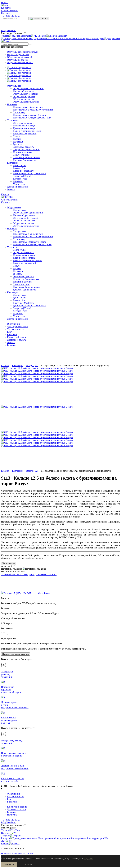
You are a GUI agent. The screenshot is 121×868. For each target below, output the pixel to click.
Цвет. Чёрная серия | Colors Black (29, 305)
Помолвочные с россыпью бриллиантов (33, 236)
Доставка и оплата (16, 340)
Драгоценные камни (17, 326)
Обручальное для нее (17, 60)
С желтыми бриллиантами (26, 287)
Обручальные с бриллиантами (22, 52)
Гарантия (11, 345)
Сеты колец (19, 239)
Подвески (18, 271)
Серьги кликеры (21, 284)
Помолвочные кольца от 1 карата (29, 242)
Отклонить (26, 864)
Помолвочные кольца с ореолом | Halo (32, 244)
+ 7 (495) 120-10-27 (10, 15)
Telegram (32, 24)
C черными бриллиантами (26, 279)
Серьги (16, 266)
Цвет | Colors (19, 297)
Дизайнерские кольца (24, 258)
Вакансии (12, 334)
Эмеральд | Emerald (22, 308)
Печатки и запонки (22, 281)
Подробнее (88, 858)
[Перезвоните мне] (39, 18)
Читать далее (8, 563)
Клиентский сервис (17, 337)
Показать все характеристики (15, 654)
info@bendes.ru (8, 30)
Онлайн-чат (92, 24)
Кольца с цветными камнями (27, 260)
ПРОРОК (18, 313)
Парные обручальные (18, 54)
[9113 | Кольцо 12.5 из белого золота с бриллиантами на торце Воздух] (37, 368)
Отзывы (11, 342)
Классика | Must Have (23, 303)
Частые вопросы (15, 329)
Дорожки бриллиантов (24, 289)
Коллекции (17, 365)
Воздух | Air (19, 300)
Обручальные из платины (20, 62)
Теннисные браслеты (23, 276)
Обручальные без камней (19, 57)
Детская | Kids (20, 311)
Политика (12, 814)
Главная (5, 365)
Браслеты (17, 273)
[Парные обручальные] (19, 67)
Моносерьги (19, 316)
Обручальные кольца (23, 252)
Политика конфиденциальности (17, 853)
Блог (9, 332)
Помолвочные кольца (24, 255)
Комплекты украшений (24, 263)
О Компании (13, 324)
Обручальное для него (24, 220)
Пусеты (17, 268)
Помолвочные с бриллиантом (28, 234)
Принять (9, 864)
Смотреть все (19, 210)
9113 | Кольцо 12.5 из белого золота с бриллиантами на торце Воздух (38, 786)
